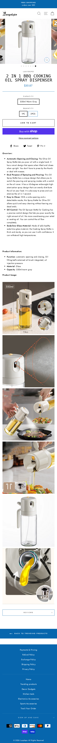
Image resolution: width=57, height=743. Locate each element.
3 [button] (26, 66)
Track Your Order (28, 708)
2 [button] (24, 66)
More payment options (28, 138)
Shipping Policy (28, 664)
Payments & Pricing (28, 649)
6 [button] (33, 66)
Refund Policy (28, 654)
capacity (28, 96)
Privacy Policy (28, 669)
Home (28, 679)
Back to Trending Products (31, 633)
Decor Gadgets (28, 689)
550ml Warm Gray (28, 101)
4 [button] (28, 66)
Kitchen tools (28, 693)
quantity (28, 108)
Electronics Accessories (28, 698)
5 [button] (31, 66)
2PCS (33, 113)
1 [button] (21, 66)
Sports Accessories (28, 703)
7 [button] (35, 66)
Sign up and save (28, 717)
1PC (23, 113)
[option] (28, 4)
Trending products (28, 684)
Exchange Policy (28, 659)
